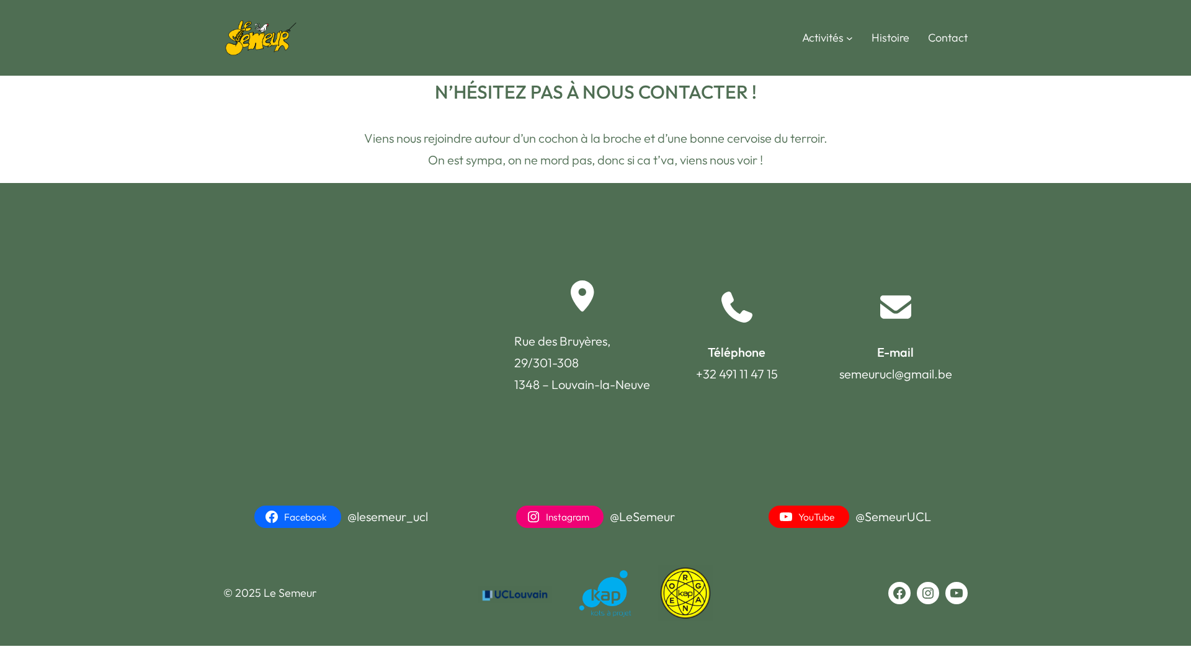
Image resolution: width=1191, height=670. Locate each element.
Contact (948, 37)
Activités (823, 37)
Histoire (890, 37)
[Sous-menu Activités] (849, 38)
